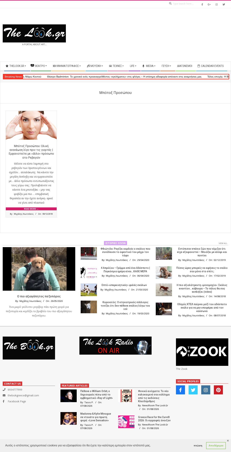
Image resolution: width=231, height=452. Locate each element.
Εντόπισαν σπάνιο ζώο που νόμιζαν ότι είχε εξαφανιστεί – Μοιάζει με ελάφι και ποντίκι (202, 252)
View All (223, 243)
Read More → (31, 208)
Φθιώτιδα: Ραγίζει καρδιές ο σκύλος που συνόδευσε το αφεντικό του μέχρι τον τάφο (125, 252)
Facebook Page (17, 401)
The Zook (181, 369)
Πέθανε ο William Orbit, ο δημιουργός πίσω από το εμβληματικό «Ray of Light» (96, 394)
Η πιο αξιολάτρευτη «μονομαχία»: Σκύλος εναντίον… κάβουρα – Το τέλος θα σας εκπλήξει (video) (202, 288)
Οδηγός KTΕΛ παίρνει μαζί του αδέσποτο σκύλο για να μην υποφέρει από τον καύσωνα (202, 307)
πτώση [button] (198, 445)
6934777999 (15, 389)
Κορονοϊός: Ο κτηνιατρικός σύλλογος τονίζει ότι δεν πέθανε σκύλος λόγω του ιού (125, 305)
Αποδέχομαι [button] (216, 445)
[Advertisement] (172, 35)
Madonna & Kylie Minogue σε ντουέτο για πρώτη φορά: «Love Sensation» (95, 417)
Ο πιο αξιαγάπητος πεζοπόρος (39, 296)
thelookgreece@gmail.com (23, 395)
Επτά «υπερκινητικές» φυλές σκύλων (124, 285)
